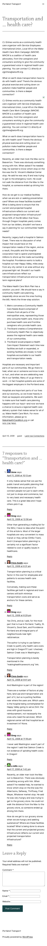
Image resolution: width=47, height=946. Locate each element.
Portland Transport (11, 4)
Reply (9, 509)
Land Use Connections (34, 436)
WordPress (27, 937)
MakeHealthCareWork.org (14, 420)
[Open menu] (43, 4)
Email (5, 896)
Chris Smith (17, 563)
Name (6, 891)
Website (6, 901)
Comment (8, 870)
